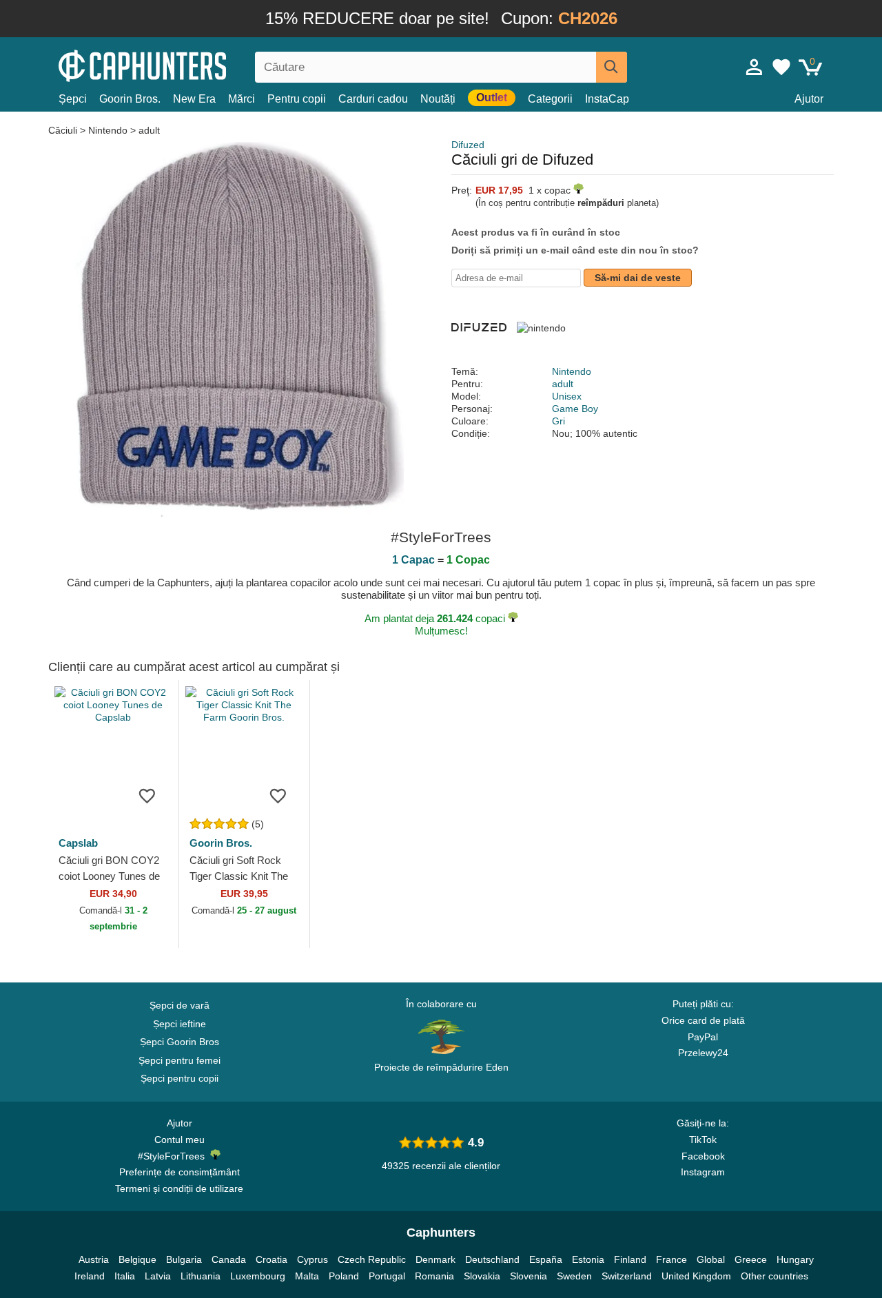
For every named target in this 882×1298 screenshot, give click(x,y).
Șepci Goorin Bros (179, 1041)
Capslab (78, 843)
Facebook (703, 1156)
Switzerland (627, 1275)
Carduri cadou (373, 99)
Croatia (271, 1259)
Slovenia (528, 1275)
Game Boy (575, 408)
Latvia (158, 1275)
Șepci (73, 99)
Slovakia (482, 1275)
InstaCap (607, 99)
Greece (751, 1259)
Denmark (435, 1259)
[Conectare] (754, 66)
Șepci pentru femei (179, 1060)
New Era (194, 99)
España (545, 1259)
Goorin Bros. (130, 99)
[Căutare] (611, 67)
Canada (229, 1259)
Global (711, 1259)
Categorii (550, 99)
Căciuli (64, 130)
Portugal (387, 1275)
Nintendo (107, 130)
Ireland (89, 1275)
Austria (94, 1259)
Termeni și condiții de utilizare (179, 1188)
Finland (630, 1259)
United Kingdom (696, 1275)
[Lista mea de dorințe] (781, 66)
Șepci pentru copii (179, 1078)
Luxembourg (257, 1275)
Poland (344, 1275)
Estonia (588, 1259)
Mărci (241, 99)
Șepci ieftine (179, 1023)
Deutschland (492, 1259)
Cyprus (312, 1259)
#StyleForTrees (174, 1156)
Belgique (137, 1259)
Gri (558, 420)
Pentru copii (296, 99)
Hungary (795, 1259)
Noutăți (437, 99)
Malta (307, 1275)
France (671, 1259)
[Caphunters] (179, 64)
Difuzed (467, 144)
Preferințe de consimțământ (179, 1171)
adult (149, 130)
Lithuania (200, 1275)
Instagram (703, 1171)
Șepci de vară (179, 1005)
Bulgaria (184, 1259)
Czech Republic (372, 1259)
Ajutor (808, 99)
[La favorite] (147, 795)
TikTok (703, 1139)
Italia (124, 1275)
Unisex (567, 396)
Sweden (574, 1275)
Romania (434, 1275)
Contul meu (179, 1139)
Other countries (774, 1275)
